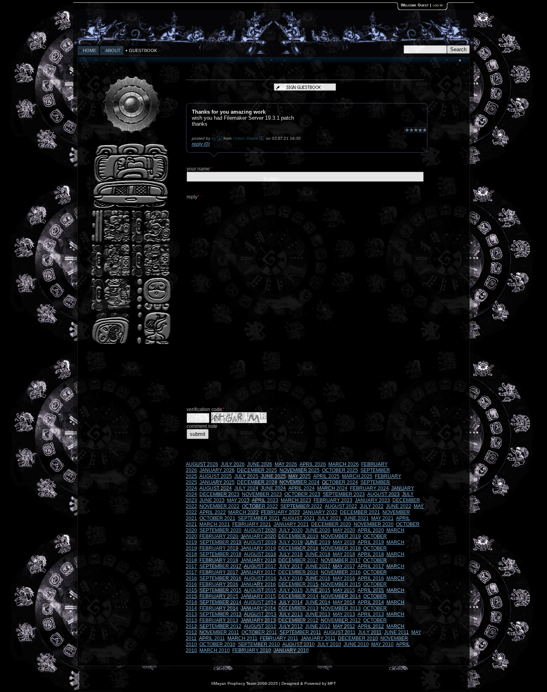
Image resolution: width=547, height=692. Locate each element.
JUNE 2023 (212, 500)
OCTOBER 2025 (340, 470)
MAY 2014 (344, 602)
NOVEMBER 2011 (219, 632)
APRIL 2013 (371, 614)
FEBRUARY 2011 (279, 638)
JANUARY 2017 (258, 572)
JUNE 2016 (317, 578)
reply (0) (201, 144)
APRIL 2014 (371, 602)
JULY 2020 (291, 530)
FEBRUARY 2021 (251, 524)
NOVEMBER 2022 (219, 506)
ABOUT (113, 50)
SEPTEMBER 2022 (301, 506)
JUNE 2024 (273, 488)
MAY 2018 (344, 554)
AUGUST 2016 (260, 578)
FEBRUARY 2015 (218, 596)
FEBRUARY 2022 (280, 512)
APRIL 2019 (371, 542)
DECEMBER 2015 (298, 584)
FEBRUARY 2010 (251, 650)
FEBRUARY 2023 (333, 500)
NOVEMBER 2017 (341, 560)
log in (437, 5)
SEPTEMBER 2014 (220, 602)
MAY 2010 (382, 644)
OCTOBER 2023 (302, 494)
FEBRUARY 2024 (369, 488)
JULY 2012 (291, 626)
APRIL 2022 (212, 512)
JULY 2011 (370, 632)
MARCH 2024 (332, 488)
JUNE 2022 (398, 506)
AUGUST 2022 (341, 506)
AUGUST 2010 (298, 644)
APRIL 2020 (371, 530)
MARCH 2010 (214, 650)
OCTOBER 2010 (217, 644)
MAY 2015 (344, 590)
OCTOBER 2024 (340, 482)
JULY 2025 (246, 476)
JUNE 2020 (317, 530)
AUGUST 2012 (260, 626)
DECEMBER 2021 (360, 512)
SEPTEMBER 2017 (220, 566)
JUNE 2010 (356, 644)
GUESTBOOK (143, 50)
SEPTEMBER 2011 (300, 632)
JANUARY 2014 (258, 608)
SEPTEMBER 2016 (220, 578)
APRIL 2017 (371, 566)
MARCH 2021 (214, 524)
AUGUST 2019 (260, 542)
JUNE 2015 (317, 590)
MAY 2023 (238, 500)
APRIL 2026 (313, 464)
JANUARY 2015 (258, 596)
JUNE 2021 (356, 518)
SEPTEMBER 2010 (259, 644)
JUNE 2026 (259, 464)
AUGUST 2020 (260, 530)
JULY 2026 (233, 464)
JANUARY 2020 (258, 536)
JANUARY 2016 (258, 584)
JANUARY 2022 (320, 512)
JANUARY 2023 (372, 500)
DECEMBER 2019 (298, 536)
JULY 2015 (291, 590)
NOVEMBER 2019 (341, 536)
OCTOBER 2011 (259, 632)
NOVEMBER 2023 (262, 494)
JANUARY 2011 (318, 638)
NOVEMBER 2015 (341, 584)
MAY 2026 (286, 464)
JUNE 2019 (317, 542)
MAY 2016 (344, 578)
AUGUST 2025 (215, 476)
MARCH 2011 (242, 638)
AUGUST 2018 (260, 554)
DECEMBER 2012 (298, 620)
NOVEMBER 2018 (341, 548)
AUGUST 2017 (260, 566)
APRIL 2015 (371, 590)
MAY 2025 (299, 476)
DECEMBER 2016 (298, 572)
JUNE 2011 (396, 632)
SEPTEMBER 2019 (220, 542)
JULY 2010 (329, 644)
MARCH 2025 (357, 476)
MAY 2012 (344, 626)
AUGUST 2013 (260, 614)
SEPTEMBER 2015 (220, 590)
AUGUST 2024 (215, 488)
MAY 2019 (344, 542)
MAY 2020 (344, 530)
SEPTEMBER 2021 (259, 518)
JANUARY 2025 (217, 482)
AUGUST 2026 (202, 464)
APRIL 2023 (265, 500)
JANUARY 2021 (291, 524)
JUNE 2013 (317, 614)
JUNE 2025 (273, 476)
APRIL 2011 (212, 638)
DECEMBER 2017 (298, 560)
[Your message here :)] (131, 344)
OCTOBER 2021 (217, 518)
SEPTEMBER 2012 (220, 626)
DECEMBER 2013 (298, 608)
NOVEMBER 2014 (341, 596)
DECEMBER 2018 (298, 548)
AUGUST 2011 (340, 632)
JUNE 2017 (317, 566)
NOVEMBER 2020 (374, 524)
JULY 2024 (246, 488)
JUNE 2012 (317, 626)
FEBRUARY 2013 (218, 620)
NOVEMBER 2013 (341, 608)
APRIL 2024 (301, 488)
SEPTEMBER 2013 (220, 614)
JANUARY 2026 (217, 470)
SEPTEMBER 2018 (220, 554)
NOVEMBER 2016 (341, 572)
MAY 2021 (382, 518)
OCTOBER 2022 (260, 506)
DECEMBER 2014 (298, 596)
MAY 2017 (344, 566)
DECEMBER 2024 (257, 482)
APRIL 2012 (371, 626)
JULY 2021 (329, 518)
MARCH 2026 (343, 464)
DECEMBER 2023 (219, 494)
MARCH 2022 (243, 512)
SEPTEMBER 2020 (220, 530)
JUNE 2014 (317, 602)
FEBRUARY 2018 (218, 560)
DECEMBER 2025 (257, 470)
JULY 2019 (291, 542)
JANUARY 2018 (258, 560)
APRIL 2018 (371, 554)
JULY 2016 (291, 578)
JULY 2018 (291, 554)
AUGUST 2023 (383, 494)
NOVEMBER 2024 (300, 482)
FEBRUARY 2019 (218, 548)
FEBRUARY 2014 (218, 608)
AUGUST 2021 (298, 518)
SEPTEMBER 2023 (344, 494)
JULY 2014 (291, 602)
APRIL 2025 (326, 476)
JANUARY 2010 (291, 650)
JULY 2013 (291, 614)
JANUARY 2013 (258, 620)
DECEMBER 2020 (331, 524)
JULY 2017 (291, 566)
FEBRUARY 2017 (218, 572)
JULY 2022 (372, 506)
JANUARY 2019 (258, 548)
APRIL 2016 (371, 578)
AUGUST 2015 (260, 590)
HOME (89, 50)
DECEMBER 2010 (358, 638)
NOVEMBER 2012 (341, 620)
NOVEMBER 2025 (300, 470)
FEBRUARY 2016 (218, 584)
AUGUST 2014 (260, 602)
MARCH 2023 (296, 500)
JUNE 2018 (317, 554)
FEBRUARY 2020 (218, 536)
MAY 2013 (344, 614)
